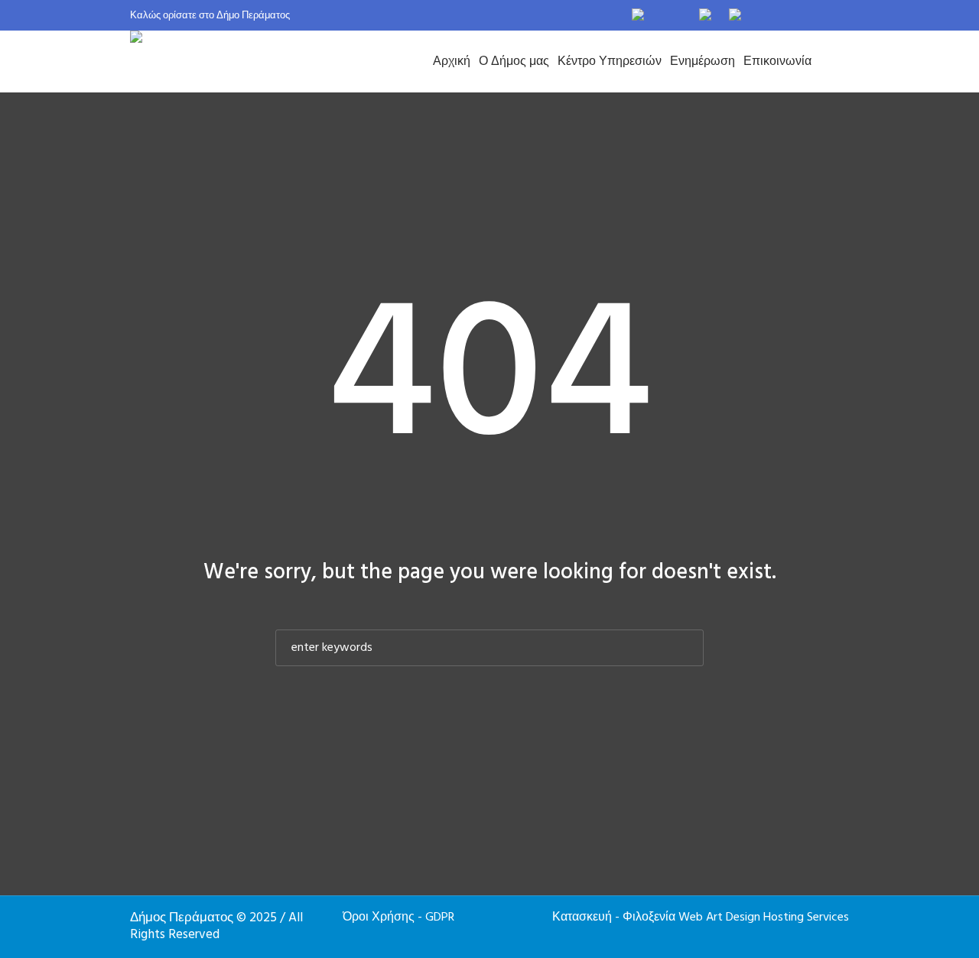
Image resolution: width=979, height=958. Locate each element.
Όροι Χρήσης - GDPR (398, 917)
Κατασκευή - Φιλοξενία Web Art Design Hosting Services (700, 917)
